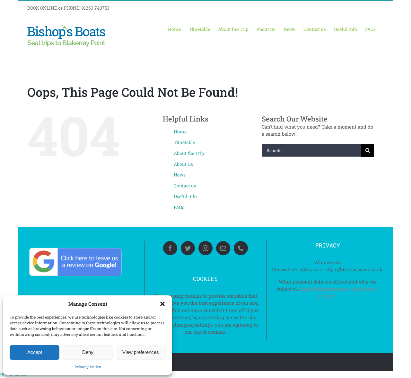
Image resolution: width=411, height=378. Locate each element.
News (180, 175)
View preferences (140, 352)
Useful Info (185, 196)
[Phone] (241, 248)
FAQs (179, 207)
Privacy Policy (87, 366)
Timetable (184, 142)
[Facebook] (170, 248)
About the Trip (189, 153)
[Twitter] (188, 248)
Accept (34, 352)
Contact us (185, 186)
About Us (183, 164)
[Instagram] (205, 248)
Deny (87, 352)
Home (180, 132)
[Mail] (223, 248)
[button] (162, 304)
